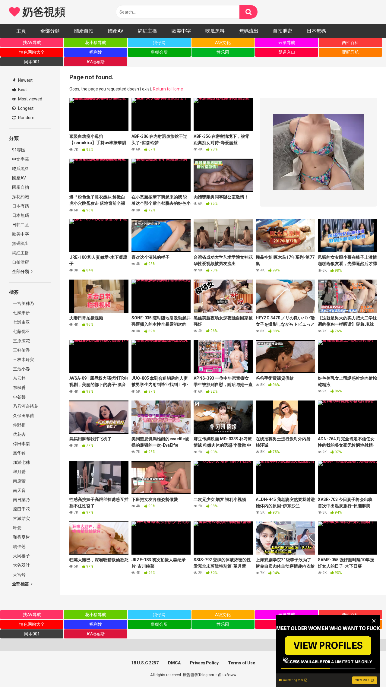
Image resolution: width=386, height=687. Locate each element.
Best (22, 89)
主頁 (21, 31)
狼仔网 (159, 42)
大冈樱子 (21, 555)
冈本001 (32, 61)
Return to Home (168, 89)
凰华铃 (19, 453)
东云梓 (19, 378)
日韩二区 (20, 224)
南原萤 (19, 481)
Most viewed (29, 99)
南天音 (19, 490)
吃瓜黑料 (215, 31)
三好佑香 (21, 350)
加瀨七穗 (21, 462)
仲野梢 (19, 425)
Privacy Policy (204, 662)
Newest (25, 80)
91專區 (18, 149)
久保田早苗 (23, 415)
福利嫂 (95, 52)
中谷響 (19, 396)
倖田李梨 (21, 443)
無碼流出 (248, 31)
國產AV (115, 31)
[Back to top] (366, 669)
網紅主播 (147, 31)
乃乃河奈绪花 (25, 406)
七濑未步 (21, 312)
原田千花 (21, 509)
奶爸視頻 (42, 12)
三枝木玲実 (23, 359)
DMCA (174, 662)
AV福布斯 (96, 61)
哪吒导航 (350, 52)
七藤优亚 (21, 331)
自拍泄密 (282, 31)
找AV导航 (32, 42)
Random (25, 117)
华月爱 (19, 471)
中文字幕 (20, 159)
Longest (25, 108)
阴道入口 (286, 52)
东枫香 (19, 387)
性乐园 (223, 52)
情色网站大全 (32, 52)
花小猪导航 (95, 42)
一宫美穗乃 (23, 303)
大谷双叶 (21, 565)
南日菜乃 (21, 499)
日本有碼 (20, 206)
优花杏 (19, 434)
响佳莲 (19, 546)
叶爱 (16, 527)
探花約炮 (20, 196)
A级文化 (223, 42)
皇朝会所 (159, 52)
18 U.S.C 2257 (145, 662)
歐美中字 (181, 31)
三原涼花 (21, 340)
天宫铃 (19, 574)
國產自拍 (83, 31)
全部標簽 (21, 583)
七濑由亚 (21, 322)
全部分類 (50, 31)
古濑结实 (21, 518)
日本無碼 (316, 31)
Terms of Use (241, 662)
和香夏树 (21, 537)
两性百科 (350, 42)
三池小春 (21, 368)
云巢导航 (286, 42)
